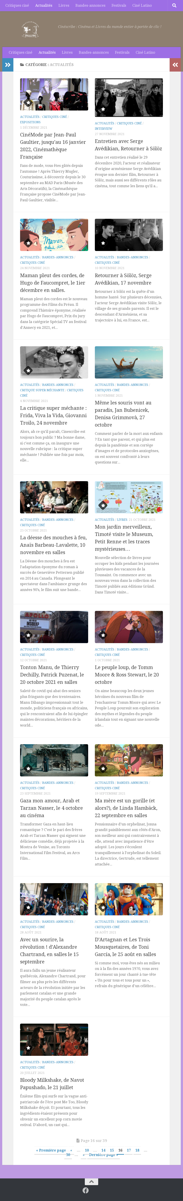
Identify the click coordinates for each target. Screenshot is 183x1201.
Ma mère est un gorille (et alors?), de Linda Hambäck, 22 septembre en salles (126, 808)
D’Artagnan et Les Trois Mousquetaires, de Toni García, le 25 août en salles (125, 947)
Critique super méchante (42, 390)
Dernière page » (103, 1155)
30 (68, 1155)
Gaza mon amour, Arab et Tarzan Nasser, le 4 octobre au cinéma (51, 808)
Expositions (30, 122)
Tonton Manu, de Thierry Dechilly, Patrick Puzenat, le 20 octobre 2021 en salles (52, 675)
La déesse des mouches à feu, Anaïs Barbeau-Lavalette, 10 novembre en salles (53, 545)
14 (103, 1150)
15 (112, 1150)
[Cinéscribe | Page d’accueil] (31, 29)
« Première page (51, 1150)
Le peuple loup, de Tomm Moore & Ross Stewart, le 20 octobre (127, 675)
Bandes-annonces (90, 5)
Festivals (119, 5)
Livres (63, 5)
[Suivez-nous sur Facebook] (86, 1190)
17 (129, 1150)
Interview (103, 128)
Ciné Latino (142, 5)
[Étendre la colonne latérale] (7, 65)
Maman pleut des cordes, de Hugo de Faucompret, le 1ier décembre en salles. (52, 283)
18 (137, 1150)
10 (87, 1150)
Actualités (43, 5)
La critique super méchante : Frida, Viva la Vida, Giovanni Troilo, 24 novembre (53, 415)
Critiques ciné (17, 5)
